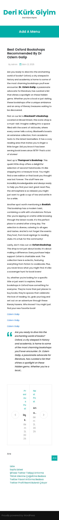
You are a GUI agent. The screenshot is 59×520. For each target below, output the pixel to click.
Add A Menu (29, 31)
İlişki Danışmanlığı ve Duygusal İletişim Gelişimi (24, 417)
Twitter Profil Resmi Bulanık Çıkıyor (28, 482)
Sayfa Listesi (16, 469)
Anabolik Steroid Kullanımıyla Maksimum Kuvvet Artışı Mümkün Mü (34, 410)
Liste (12, 466)
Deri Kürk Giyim (29, 12)
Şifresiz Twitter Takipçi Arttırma (27, 472)
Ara (9, 453)
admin (14, 64)
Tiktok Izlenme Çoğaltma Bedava (28, 476)
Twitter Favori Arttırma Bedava (26, 479)
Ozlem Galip (13, 314)
